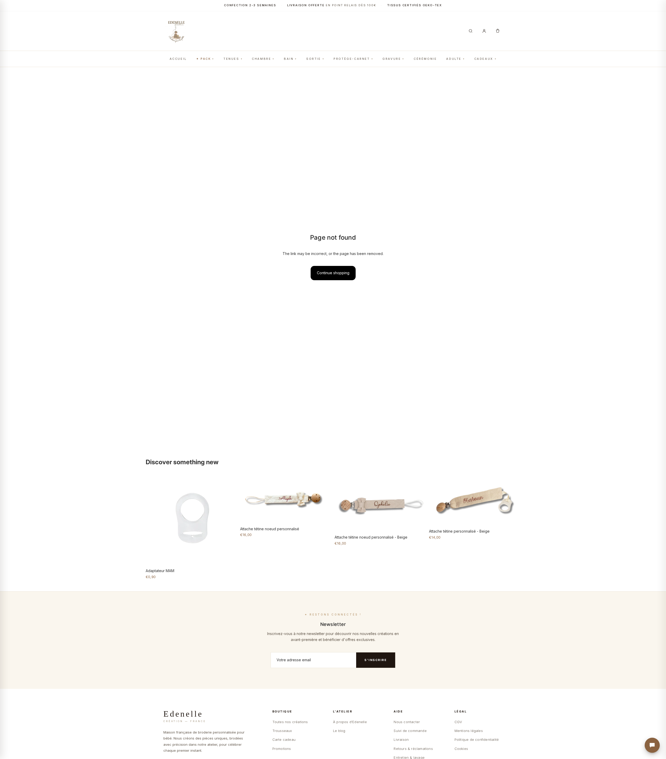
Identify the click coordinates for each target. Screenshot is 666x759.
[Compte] (484, 31)
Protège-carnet (352, 59)
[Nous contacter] (652, 745)
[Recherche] (471, 31)
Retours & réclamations (413, 749)
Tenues (231, 59)
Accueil (178, 59)
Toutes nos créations (290, 722)
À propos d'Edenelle (350, 722)
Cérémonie (425, 59)
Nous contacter (407, 722)
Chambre (261, 59)
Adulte (454, 59)
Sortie (313, 59)
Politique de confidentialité (476, 739)
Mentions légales (468, 731)
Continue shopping (333, 273)
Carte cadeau (284, 739)
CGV (458, 722)
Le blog (339, 731)
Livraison (401, 739)
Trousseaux (282, 731)
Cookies (461, 749)
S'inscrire (375, 660)
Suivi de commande (410, 731)
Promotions (281, 749)
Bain (288, 59)
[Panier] (498, 31)
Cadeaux (483, 59)
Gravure (391, 59)
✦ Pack (203, 59)
